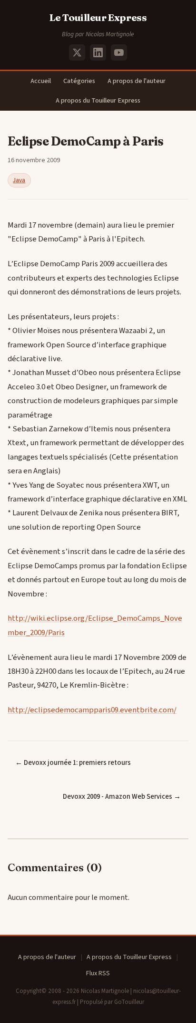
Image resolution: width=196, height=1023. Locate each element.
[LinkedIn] (98, 52)
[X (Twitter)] (77, 52)
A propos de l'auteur (137, 81)
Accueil (40, 81)
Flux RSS (98, 973)
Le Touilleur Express (98, 17)
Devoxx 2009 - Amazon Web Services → (122, 797)
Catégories (79, 81)
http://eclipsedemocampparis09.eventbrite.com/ (92, 710)
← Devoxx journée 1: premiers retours (73, 763)
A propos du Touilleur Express (98, 100)
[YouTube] (119, 52)
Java (19, 180)
